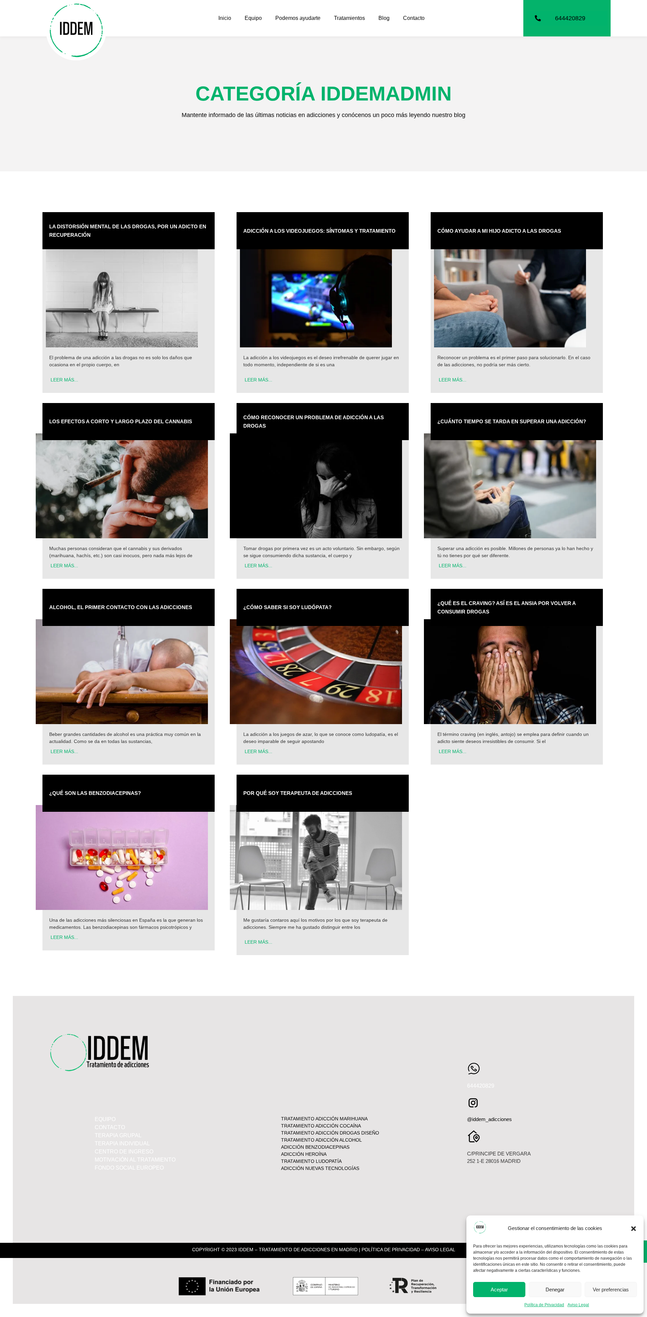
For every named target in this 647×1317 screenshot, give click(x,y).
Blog (384, 18)
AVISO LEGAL (440, 1249)
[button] (633, 1228)
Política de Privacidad (544, 1304)
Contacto (414, 18)
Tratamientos (349, 18)
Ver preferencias (611, 1289)
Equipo (253, 18)
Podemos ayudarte (297, 18)
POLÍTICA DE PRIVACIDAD (391, 1249)
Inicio (224, 18)
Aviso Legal (578, 1304)
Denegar (555, 1289)
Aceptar (499, 1289)
